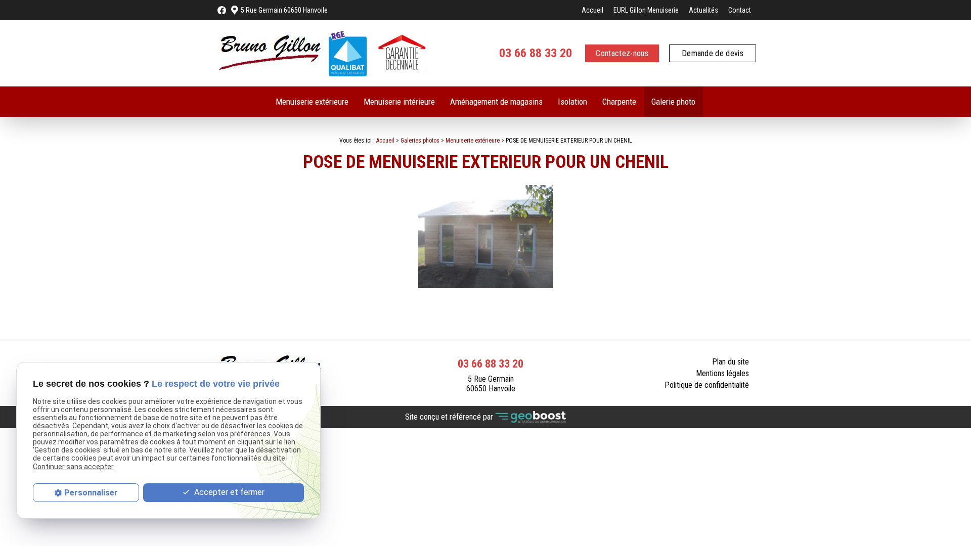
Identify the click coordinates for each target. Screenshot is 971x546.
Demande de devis (712, 53)
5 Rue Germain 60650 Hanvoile (284, 10)
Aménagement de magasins (496, 102)
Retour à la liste (718, 315)
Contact (739, 10)
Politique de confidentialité (707, 385)
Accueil (592, 10)
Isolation (572, 102)
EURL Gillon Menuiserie (646, 10)
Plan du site (730, 362)
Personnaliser (91, 492)
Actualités (703, 10)
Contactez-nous (622, 53)
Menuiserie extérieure (312, 102)
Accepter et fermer (228, 492)
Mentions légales (722, 373)
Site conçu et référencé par (450, 416)
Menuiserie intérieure (399, 102)
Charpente (619, 102)
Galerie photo (673, 102)
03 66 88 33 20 (535, 53)
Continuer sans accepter (73, 467)
